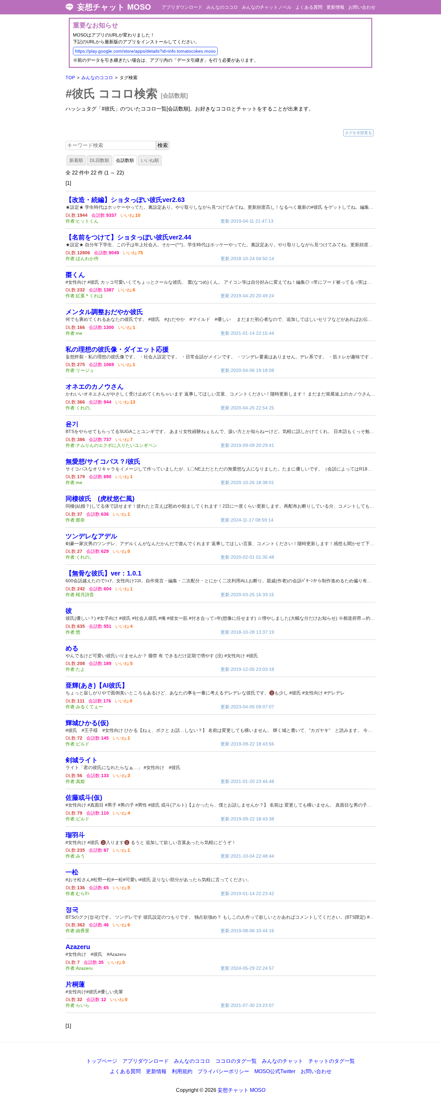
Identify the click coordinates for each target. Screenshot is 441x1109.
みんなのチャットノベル (267, 7)
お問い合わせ (361, 7)
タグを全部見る (358, 133)
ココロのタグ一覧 (236, 1061)
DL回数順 (99, 160)
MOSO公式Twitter (274, 1071)
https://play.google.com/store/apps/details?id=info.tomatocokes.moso (145, 51)
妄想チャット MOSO (114, 7)
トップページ (101, 1061)
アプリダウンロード (182, 7)
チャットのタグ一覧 (331, 1061)
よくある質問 (309, 7)
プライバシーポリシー (223, 1071)
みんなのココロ (222, 7)
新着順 (76, 160)
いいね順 (150, 160)
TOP (70, 77)
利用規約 (182, 1071)
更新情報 (335, 7)
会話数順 (125, 160)
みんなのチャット (282, 1061)
